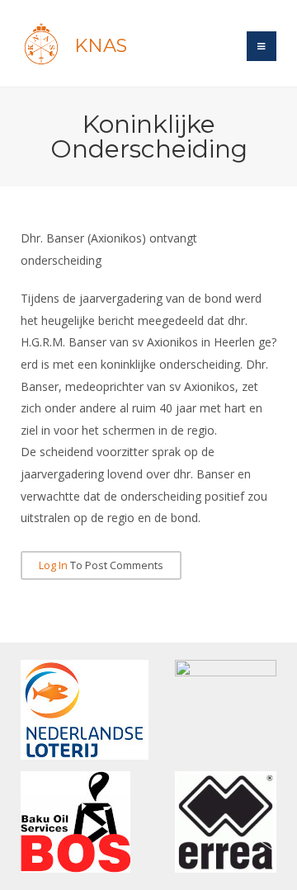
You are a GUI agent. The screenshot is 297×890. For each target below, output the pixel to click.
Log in (53, 565)
